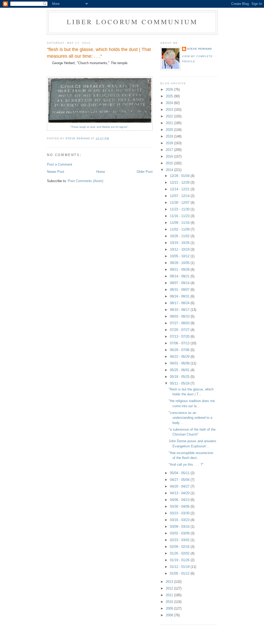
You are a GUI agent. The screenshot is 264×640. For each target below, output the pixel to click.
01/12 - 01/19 (180, 567)
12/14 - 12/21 (180, 189)
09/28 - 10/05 (180, 263)
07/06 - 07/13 (180, 343)
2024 (170, 103)
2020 (170, 130)
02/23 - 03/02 (180, 540)
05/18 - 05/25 (180, 377)
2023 (170, 110)
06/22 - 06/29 (180, 357)
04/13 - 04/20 (180, 493)
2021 (170, 123)
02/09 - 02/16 (180, 547)
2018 (170, 143)
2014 (170, 170)
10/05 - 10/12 (180, 256)
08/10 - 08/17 (180, 310)
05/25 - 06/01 (180, 370)
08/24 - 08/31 (180, 296)
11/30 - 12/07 (180, 202)
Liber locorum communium (132, 21)
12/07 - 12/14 (180, 196)
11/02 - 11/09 (180, 229)
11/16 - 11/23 (180, 216)
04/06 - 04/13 (180, 500)
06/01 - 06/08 (180, 363)
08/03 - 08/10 (180, 316)
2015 (170, 163)
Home (100, 172)
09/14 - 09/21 (180, 276)
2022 (170, 116)
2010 (170, 602)
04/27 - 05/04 (180, 480)
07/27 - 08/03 (180, 323)
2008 (170, 615)
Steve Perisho (199, 48)
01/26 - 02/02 (180, 553)
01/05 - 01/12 (180, 573)
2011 (170, 595)
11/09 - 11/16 (180, 223)
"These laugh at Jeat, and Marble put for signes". (100, 126)
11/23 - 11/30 (180, 209)
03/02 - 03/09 (180, 533)
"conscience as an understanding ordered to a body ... (190, 418)
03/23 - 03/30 (180, 513)
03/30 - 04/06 (180, 506)
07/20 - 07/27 (180, 330)
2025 (170, 96)
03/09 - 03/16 (180, 526)
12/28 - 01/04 (180, 176)
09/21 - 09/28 (180, 269)
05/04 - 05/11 (180, 473)
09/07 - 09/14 (180, 283)
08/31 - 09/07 (180, 290)
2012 (170, 588)
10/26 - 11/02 (180, 236)
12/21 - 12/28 (180, 182)
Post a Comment (59, 164)
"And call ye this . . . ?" (186, 464)
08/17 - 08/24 (180, 303)
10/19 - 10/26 (180, 243)
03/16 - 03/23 (180, 520)
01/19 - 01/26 (180, 560)
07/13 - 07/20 (180, 336)
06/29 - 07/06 (180, 350)
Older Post (145, 172)
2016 (170, 156)
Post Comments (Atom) (85, 181)
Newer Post (55, 172)
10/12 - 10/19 (180, 249)
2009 (170, 608)
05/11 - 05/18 (180, 383)
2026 (170, 89)
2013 (170, 582)
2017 (170, 150)
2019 (170, 136)
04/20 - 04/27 (180, 486)
